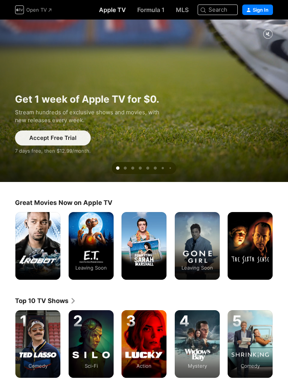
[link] (45, 301)
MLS (182, 10)
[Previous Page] (7, 246)
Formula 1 (151, 10)
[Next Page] (280, 246)
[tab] (118, 168)
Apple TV (112, 10)
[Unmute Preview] (267, 34)
